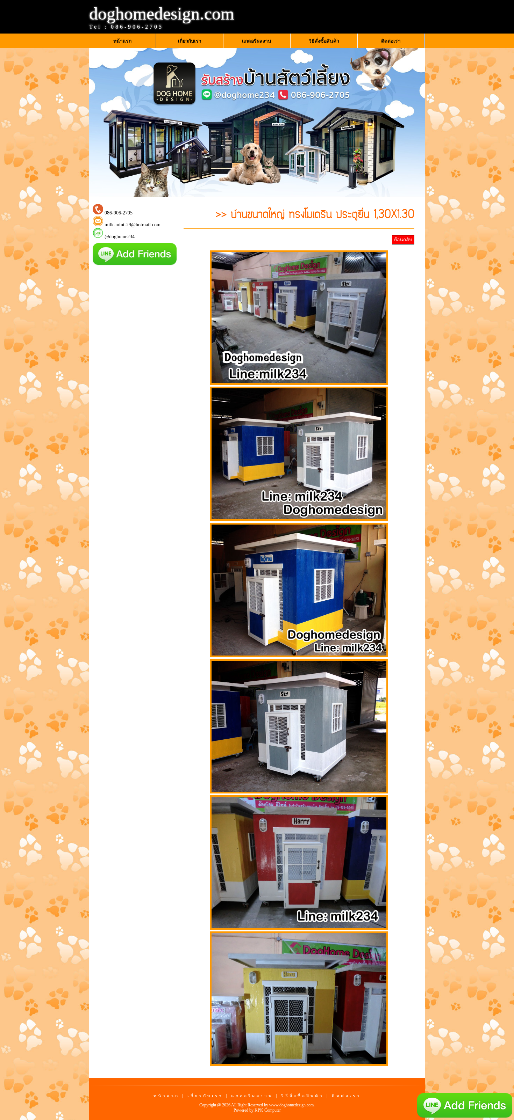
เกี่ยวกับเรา (205, 1095)
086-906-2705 (137, 27)
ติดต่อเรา (346, 1095)
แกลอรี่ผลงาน (252, 1095)
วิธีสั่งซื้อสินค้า (302, 1095)
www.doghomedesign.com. (292, 1105)
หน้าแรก (166, 1095)
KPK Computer (268, 1110)
